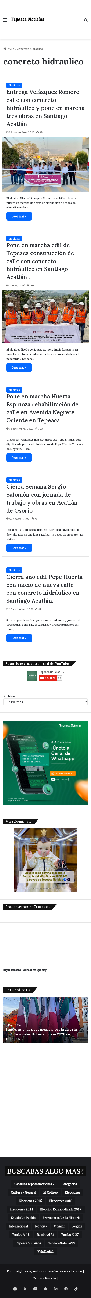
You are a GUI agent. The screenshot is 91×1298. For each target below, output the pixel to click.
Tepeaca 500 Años (28, 1243)
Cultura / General (23, 1192)
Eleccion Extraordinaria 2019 (60, 1209)
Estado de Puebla (23, 1217)
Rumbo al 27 (70, 1234)
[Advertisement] (62, 15)
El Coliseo (50, 1192)
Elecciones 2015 (30, 1201)
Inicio (10, 48)
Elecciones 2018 (60, 1201)
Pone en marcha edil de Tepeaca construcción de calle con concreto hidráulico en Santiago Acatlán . (40, 260)
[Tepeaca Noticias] (27, 19)
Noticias (14, 85)
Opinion (59, 1226)
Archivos (9, 696)
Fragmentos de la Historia (61, 1217)
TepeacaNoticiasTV (61, 1243)
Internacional (18, 1226)
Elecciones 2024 (21, 1209)
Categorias (69, 1184)
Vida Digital (46, 1251)
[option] (45, 1020)
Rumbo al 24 (45, 1234)
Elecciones (72, 1192)
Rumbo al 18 (21, 1234)
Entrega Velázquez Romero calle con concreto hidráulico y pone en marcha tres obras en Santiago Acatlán (45, 107)
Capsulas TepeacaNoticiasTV (34, 1184)
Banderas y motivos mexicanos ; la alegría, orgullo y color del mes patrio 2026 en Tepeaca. (42, 1034)
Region (77, 1226)
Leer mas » (19, 216)
